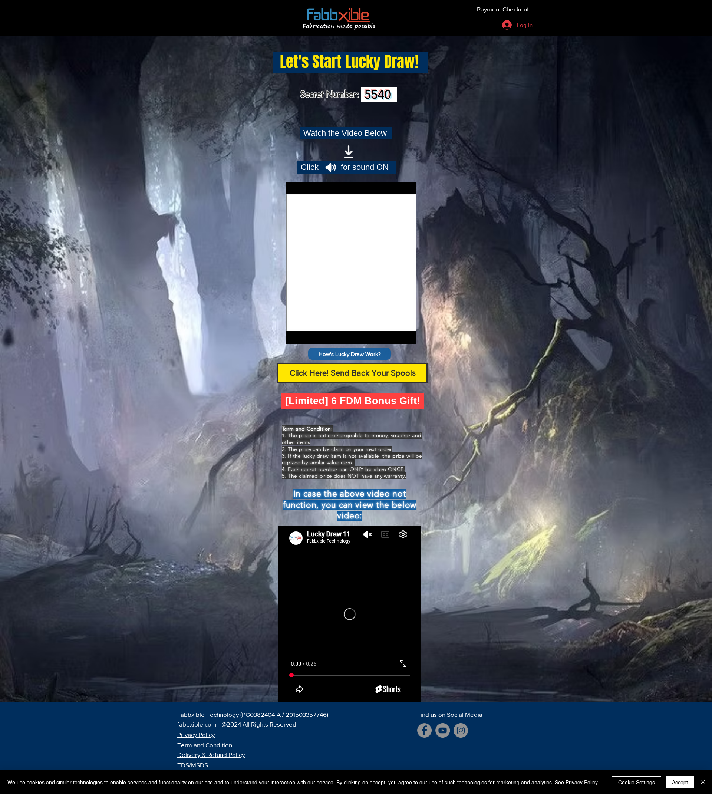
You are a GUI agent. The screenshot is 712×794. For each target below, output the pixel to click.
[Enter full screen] (406, 334)
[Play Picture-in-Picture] (394, 334)
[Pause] (295, 334)
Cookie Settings (636, 782)
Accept (680, 782)
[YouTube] (442, 730)
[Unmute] (308, 334)
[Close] (703, 782)
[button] (349, 354)
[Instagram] (461, 730)
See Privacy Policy (576, 782)
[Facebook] (424, 730)
